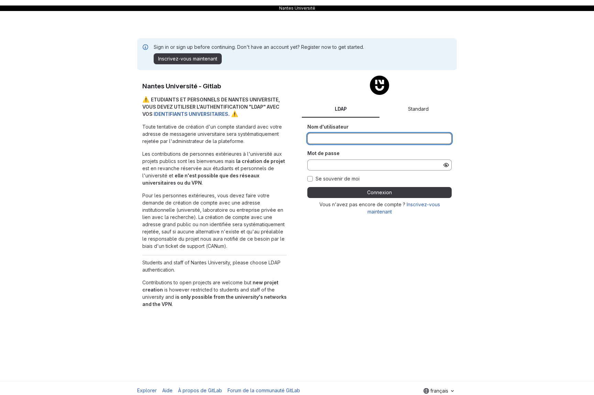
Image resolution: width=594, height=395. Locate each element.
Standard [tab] (418, 109)
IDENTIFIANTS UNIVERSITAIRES (191, 114)
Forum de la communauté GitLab (264, 390)
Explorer (147, 390)
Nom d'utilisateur (328, 127)
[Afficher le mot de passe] (446, 165)
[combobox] (438, 391)
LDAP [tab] (341, 109)
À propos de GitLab (200, 390)
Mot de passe (323, 153)
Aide (167, 390)
